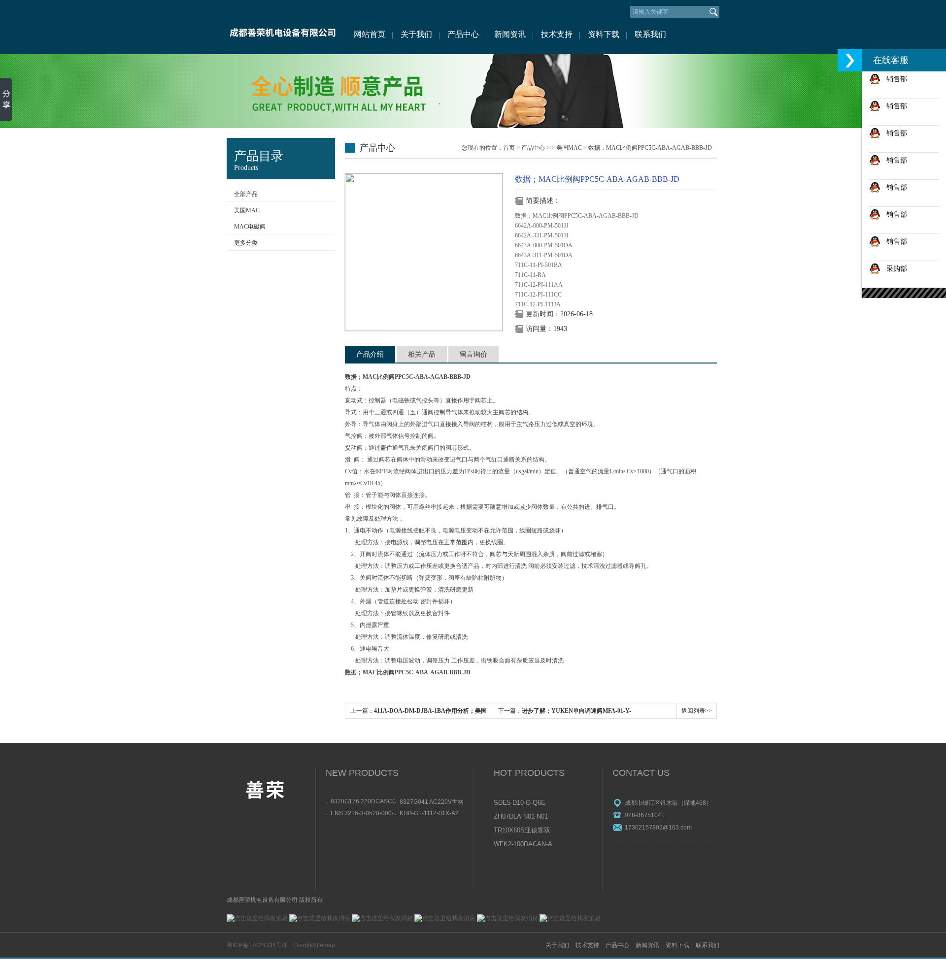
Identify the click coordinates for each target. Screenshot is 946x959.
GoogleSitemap (314, 945)
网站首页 (369, 34)
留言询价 (473, 354)
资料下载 (603, 34)
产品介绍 (370, 354)
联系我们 (650, 34)
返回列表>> (696, 710)
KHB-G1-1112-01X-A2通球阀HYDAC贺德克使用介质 (431, 813)
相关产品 (422, 354)
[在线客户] (850, 60)
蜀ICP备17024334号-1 (257, 945)
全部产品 (246, 194)
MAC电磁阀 (250, 226)
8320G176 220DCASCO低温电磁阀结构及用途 (363, 801)
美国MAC (247, 210)
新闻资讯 (510, 34)
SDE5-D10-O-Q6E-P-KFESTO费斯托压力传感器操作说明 (523, 803)
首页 (509, 147)
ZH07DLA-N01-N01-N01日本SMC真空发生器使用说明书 (522, 817)
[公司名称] (282, 27)
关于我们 (416, 34)
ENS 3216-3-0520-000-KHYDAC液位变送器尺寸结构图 (362, 813)
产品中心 (463, 34)
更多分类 (246, 242)
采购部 (893, 268)
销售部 (893, 79)
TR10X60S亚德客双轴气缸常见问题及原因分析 (522, 831)
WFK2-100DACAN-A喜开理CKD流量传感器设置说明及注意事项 (523, 844)
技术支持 (557, 34)
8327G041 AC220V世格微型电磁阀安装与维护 (432, 801)
